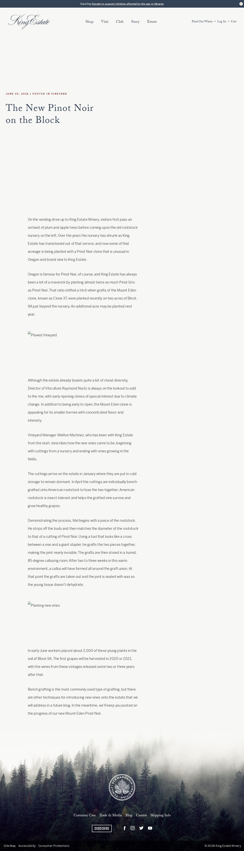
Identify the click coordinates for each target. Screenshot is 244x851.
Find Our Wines (202, 22)
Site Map (10, 846)
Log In (221, 22)
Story (135, 22)
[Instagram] (133, 828)
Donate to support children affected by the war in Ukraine (128, 4)
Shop (89, 22)
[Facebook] (124, 828)
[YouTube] (150, 828)
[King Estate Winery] (122, 787)
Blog (128, 815)
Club (120, 22)
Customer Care (85, 815)
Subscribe (102, 828)
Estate (152, 22)
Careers (141, 815)
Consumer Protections (53, 846)
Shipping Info (160, 815)
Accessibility (27, 846)
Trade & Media (110, 815)
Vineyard (59, 93)
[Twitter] (141, 828)
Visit (104, 22)
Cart (233, 22)
